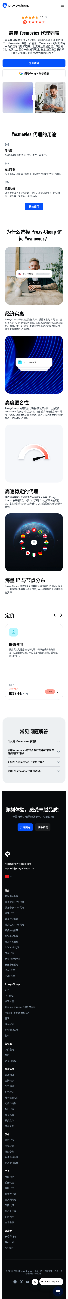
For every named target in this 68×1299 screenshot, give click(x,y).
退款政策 (9, 1140)
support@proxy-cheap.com (19, 868)
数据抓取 (9, 1114)
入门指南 (9, 1049)
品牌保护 (9, 1080)
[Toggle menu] (62, 6)
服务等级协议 (11, 1157)
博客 (7, 1018)
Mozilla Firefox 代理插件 (17, 1012)
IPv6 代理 (10, 976)
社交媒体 (9, 1120)
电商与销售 (10, 1103)
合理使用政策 (11, 1162)
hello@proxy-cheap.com (18, 863)
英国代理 (9, 1182)
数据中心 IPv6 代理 (14, 907)
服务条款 (9, 1151)
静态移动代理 (11, 941)
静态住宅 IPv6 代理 (14, 924)
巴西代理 (9, 1216)
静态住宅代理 (11, 919)
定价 (7, 990)
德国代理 (9, 1188)
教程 (7, 1055)
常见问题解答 (11, 1060)
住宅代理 (9, 913)
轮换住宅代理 (11, 930)
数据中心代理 (11, 896)
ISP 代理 (9, 995)
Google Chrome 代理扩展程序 (20, 1007)
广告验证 (9, 1092)
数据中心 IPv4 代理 (14, 901)
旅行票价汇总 (11, 1097)
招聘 (7, 1035)
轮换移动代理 (11, 936)
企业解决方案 (11, 1029)
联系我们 (9, 1024)
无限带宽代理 (11, 964)
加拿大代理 (10, 1194)
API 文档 (9, 1247)
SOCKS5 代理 (12, 947)
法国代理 (9, 1205)
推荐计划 (9, 1242)
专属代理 (9, 953)
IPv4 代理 (10, 970)
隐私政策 (9, 1145)
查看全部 (9, 1126)
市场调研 (9, 1074)
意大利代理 (10, 1199)
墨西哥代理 (10, 1211)
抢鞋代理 (9, 1109)
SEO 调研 (10, 1086)
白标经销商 (10, 1236)
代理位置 (9, 1001)
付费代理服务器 (13, 958)
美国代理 (9, 1176)
